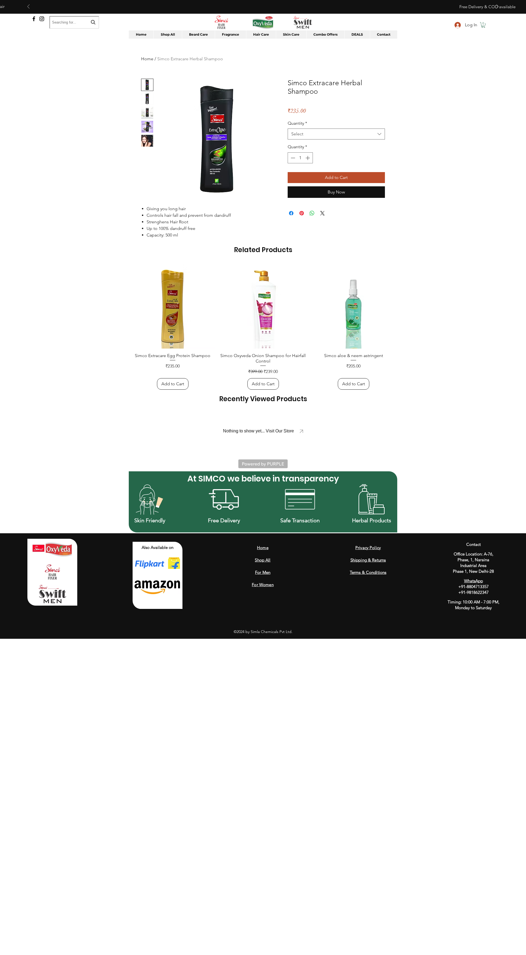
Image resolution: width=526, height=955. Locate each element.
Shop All (262, 865)
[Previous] (28, 7)
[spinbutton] (300, 164)
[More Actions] (381, 326)
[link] (317, 102)
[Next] (497, 7)
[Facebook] (34, 19)
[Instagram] (42, 19)
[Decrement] (292, 164)
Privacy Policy (368, 853)
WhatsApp (473, 886)
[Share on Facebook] (291, 219)
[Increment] (308, 164)
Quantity (297, 129)
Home (147, 58)
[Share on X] (322, 219)
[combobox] (336, 140)
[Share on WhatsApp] (312, 219)
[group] (263, 632)
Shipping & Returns (368, 865)
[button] (483, 25)
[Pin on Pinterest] (301, 219)
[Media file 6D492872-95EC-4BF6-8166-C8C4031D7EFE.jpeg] (155, 377)
